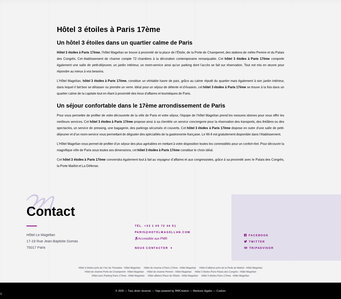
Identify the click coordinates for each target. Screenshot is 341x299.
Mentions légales (202, 290)
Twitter (256, 241)
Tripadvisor (261, 247)
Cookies (221, 290)
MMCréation (182, 290)
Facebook (257, 235)
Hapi (157, 290)
